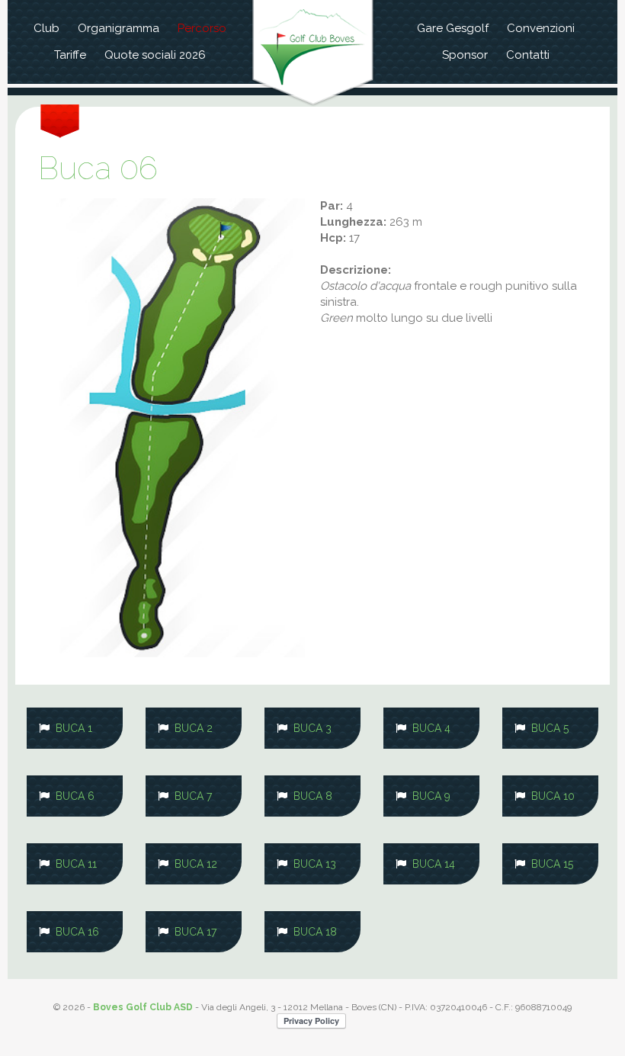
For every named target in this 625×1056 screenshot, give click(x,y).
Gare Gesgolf (453, 28)
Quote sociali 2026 (155, 55)
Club (46, 28)
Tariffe (70, 55)
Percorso (202, 28)
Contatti (528, 55)
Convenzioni (541, 28)
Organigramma (118, 28)
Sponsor (465, 55)
